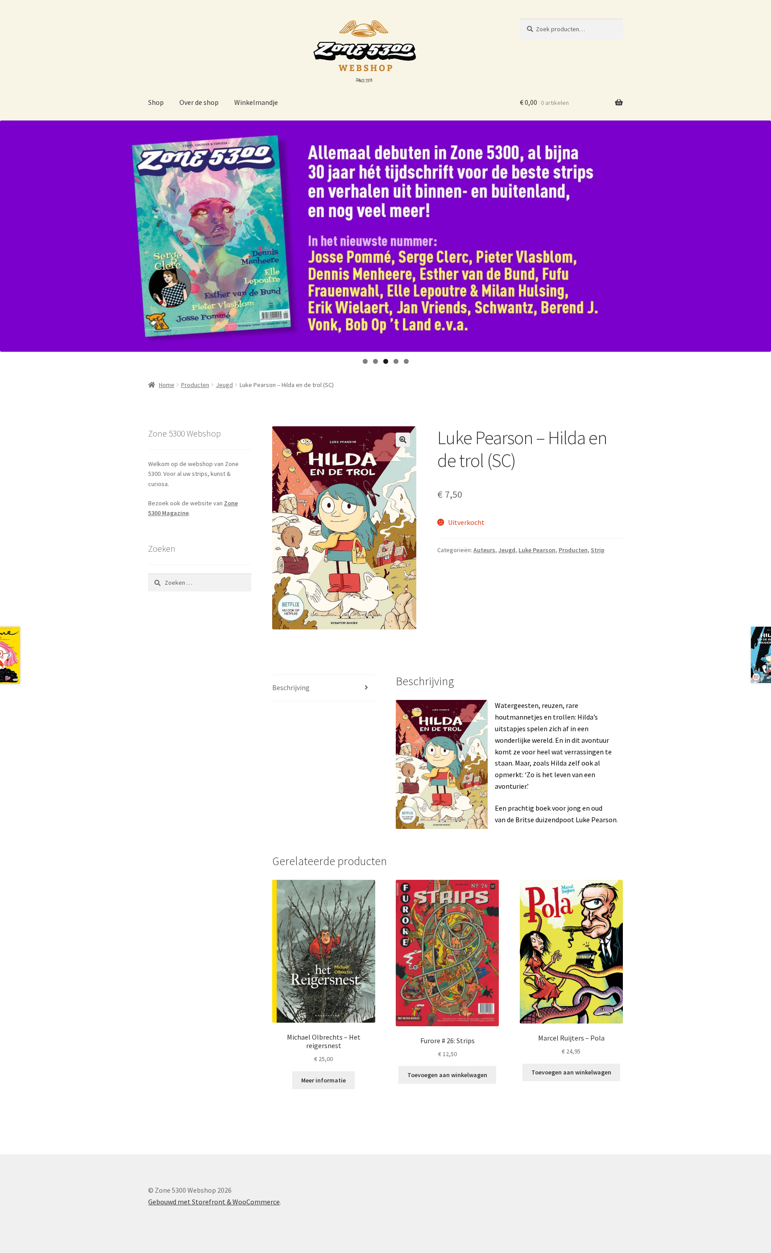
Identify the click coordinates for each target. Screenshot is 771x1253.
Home (166, 385)
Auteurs (484, 550)
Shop (156, 102)
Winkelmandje (256, 102)
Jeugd (224, 385)
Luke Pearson (536, 550)
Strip (598, 550)
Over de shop (199, 102)
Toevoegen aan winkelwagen (447, 1075)
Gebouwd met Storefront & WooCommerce (214, 1201)
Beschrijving (291, 687)
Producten (195, 385)
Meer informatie (323, 1080)
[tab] (323, 688)
